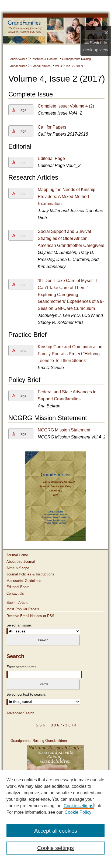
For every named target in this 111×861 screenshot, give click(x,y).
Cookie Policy (78, 812)
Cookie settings (78, 805)
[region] (55, 815)
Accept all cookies (55, 831)
